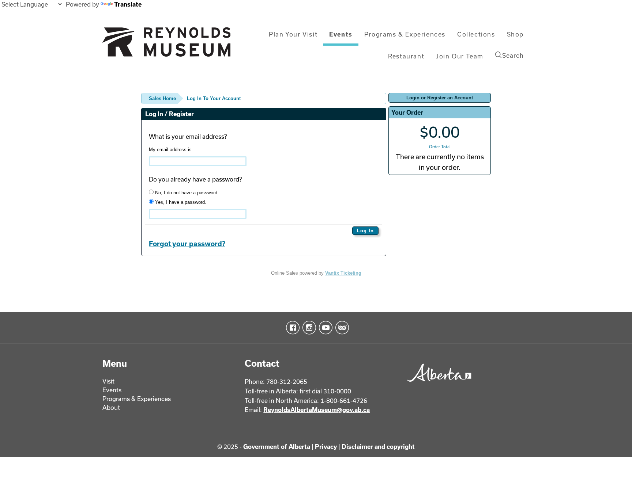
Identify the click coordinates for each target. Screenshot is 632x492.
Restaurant (406, 56)
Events (341, 34)
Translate (128, 4)
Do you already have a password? (195, 179)
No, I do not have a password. (186, 192)
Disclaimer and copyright (378, 446)
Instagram (308, 327)
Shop (515, 34)
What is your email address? (188, 136)
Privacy (326, 446)
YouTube (324, 327)
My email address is (170, 149)
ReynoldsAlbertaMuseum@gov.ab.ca (316, 409)
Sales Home (162, 98)
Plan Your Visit (293, 34)
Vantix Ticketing (343, 273)
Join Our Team (460, 56)
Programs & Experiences (404, 34)
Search (513, 55)
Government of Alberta (276, 446)
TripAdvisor (340, 327)
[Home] (166, 45)
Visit (108, 381)
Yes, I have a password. (180, 202)
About (111, 407)
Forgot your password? (187, 244)
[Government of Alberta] (437, 384)
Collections (476, 34)
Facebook (291, 327)
